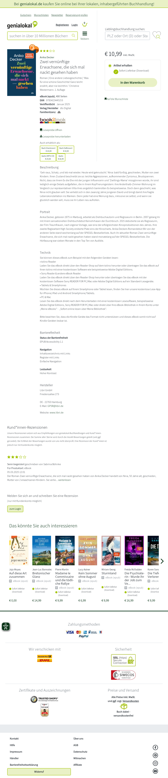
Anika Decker (47, 57)
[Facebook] (155, 747)
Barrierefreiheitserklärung (24, 765)
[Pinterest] (155, 755)
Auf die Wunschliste (117, 99)
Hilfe (12, 745)
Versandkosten (131, 701)
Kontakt (14, 738)
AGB (76, 745)
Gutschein (25, 15)
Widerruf (39, 771)
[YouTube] (155, 771)
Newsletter (57, 15)
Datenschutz (80, 751)
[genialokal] (22, 24)
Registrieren (62, 25)
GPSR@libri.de (55, 406)
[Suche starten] (73, 36)
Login (75, 25)
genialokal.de (31, 3)
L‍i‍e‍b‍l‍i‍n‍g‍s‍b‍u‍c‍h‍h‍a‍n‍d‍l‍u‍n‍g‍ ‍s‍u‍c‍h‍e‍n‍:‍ (125, 29)
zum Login (15, 509)
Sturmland (109, 573)
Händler (14, 758)
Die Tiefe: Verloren (154, 575)
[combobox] (39, 36)
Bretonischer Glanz (41, 575)
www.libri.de (56, 412)
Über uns (78, 738)
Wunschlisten (41, 15)
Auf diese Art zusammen (18, 575)
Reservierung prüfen (77, 15)
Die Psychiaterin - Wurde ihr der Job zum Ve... (134, 578)
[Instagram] (155, 763)
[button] (84, 37)
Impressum (16, 751)
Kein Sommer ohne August (87, 575)
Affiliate (78, 765)
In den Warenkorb (132, 82)
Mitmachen (80, 758)
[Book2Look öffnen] (34, 48)
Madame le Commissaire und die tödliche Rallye (64, 578)
